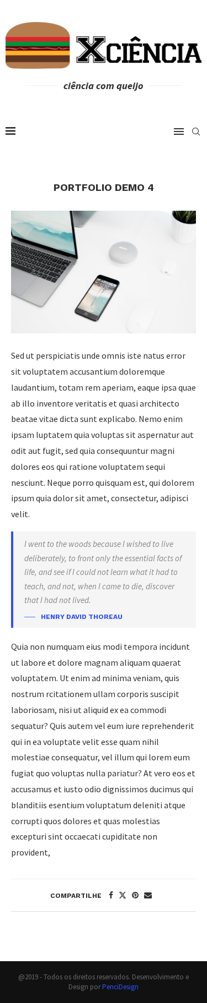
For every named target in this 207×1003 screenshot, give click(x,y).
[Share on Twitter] (122, 895)
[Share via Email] (148, 895)
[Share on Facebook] (111, 895)
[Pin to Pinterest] (135, 895)
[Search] (195, 131)
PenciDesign (120, 986)
